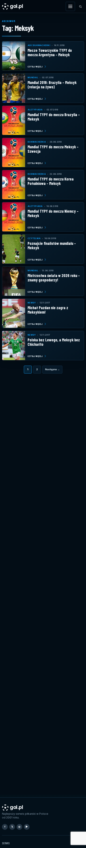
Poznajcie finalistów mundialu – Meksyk (52, 245)
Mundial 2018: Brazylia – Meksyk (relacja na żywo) (52, 84)
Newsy (32, 302)
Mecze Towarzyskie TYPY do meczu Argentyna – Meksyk (50, 52)
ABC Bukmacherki (39, 45)
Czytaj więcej (35, 66)
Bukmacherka (37, 142)
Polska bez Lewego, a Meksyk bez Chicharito (54, 341)
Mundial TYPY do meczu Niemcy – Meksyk (53, 213)
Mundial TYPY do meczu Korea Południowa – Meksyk (51, 181)
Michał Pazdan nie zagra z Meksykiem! (48, 309)
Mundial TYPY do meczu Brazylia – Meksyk (54, 116)
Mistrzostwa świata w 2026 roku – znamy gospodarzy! (54, 277)
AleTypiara (35, 109)
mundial (33, 77)
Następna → (52, 369)
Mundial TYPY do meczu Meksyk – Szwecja (53, 148)
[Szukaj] (80, 6)
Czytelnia (34, 238)
